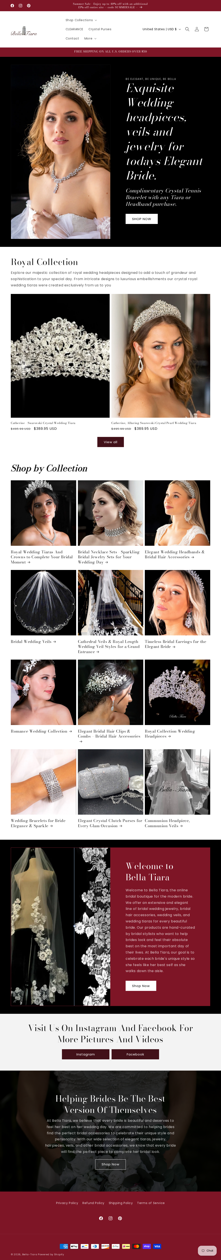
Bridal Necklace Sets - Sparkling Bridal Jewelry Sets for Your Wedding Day (109, 557)
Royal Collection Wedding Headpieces (170, 734)
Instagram (85, 1054)
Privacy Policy (67, 1203)
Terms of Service (151, 1203)
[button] (81, 20)
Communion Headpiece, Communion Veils (167, 823)
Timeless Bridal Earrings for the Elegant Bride (175, 644)
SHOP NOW (141, 219)
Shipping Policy (121, 1203)
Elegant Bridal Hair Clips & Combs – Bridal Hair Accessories (109, 734)
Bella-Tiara (29, 1254)
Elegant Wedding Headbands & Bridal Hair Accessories (175, 554)
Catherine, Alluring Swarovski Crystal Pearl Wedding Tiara (153, 423)
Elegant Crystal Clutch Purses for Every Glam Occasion (110, 823)
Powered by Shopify (51, 1254)
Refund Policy (93, 1203)
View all (110, 442)
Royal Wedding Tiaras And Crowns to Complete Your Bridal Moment (42, 557)
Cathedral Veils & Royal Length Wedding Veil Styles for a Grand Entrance (109, 646)
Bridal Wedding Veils (31, 641)
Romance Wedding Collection (39, 731)
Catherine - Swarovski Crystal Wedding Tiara (43, 423)
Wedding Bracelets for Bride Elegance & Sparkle (38, 823)
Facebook (135, 1054)
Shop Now (141, 986)
